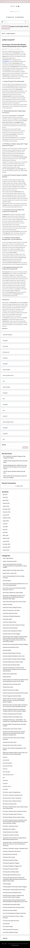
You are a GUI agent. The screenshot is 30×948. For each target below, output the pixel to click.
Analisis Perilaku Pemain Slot (10, 561)
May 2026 (5, 494)
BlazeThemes (16, 945)
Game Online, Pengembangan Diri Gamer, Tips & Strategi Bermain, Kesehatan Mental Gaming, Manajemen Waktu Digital (14, 597)
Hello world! (20, 486)
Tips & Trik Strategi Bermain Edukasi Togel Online (14, 913)
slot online (5, 346)
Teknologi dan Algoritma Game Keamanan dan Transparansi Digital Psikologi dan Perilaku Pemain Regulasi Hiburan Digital (15, 879)
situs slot (5, 416)
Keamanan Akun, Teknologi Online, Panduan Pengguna (15, 644)
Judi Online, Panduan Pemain (9, 622)
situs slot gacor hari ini (8, 375)
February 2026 (6, 503)
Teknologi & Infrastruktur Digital (10, 860)
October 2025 (6, 515)
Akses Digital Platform (8, 558)
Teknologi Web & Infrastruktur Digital (11, 904)
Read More (4, 328)
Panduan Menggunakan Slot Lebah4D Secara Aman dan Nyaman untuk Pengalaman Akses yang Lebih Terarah (15, 467)
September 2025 (6, 518)
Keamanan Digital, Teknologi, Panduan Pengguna (14, 659)
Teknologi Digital (7, 883)
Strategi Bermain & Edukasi (9, 829)
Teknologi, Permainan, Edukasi (10, 910)
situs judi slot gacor (7, 763)
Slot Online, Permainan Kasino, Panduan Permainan (15, 811)
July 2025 (5, 523)
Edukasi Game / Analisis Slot (9, 573)
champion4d (5, 61)
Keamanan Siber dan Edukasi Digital (11, 665)
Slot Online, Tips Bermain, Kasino (10, 826)
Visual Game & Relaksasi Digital (10, 932)
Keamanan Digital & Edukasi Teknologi (12, 653)
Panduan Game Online (8, 687)
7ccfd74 (5, 49)
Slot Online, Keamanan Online (10, 804)
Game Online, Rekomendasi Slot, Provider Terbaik (14, 601)
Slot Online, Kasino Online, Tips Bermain (12, 798)
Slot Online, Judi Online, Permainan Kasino (13, 795)
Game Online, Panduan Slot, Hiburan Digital (13, 592)
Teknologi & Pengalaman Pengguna (11, 863)
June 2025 (5, 526)
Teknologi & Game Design (9, 857)
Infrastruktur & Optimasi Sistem (10, 613)
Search (4, 444)
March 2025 (5, 535)
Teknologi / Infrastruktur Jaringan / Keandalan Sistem (15, 848)
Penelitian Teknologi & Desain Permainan (12, 714)
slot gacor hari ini (7, 786)
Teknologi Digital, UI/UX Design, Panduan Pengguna (15, 886)
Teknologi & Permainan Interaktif (10, 869)
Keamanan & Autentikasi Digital (10, 628)
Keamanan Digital (7, 650)
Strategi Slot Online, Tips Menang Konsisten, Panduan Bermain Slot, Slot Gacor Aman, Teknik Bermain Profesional (15, 844)
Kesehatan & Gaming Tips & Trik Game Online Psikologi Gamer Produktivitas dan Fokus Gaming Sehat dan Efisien (14, 669)
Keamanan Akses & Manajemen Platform (12, 631)
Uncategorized (6, 923)
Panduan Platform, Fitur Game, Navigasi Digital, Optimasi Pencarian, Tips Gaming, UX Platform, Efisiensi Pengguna (14, 700)
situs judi (5, 757)
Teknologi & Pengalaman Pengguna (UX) (12, 866)
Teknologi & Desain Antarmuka (10, 854)
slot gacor (5, 340)
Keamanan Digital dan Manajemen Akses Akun (14, 656)
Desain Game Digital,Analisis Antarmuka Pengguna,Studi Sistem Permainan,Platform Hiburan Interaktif (15, 566)
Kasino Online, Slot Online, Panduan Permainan (14, 625)
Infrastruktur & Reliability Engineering (11, 616)
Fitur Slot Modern (7, 580)
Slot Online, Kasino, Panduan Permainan (12, 801)
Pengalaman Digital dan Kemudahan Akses (13, 717)
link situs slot (6, 352)
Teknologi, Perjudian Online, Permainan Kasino (13, 907)
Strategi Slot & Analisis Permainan (11, 835)
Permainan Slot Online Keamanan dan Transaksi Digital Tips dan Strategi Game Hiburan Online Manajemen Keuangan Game (14, 733)
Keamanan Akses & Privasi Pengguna (11, 633)
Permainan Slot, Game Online (9, 742)
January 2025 (6, 541)
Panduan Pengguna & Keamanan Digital (12, 696)
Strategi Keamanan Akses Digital (10, 832)
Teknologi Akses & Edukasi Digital (11, 871)
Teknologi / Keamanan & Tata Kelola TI (12, 851)
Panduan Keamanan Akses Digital (10, 690)
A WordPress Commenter (9, 486)
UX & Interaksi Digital (8, 926)
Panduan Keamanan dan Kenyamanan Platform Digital (15, 693)
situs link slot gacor (7, 334)
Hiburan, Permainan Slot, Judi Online (11, 610)
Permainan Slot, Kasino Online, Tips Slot (12, 745)
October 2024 (6, 550)
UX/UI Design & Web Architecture (10, 929)
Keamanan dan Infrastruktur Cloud (11, 647)
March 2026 (5, 500)
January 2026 (6, 506)
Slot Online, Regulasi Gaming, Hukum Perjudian (14, 817)
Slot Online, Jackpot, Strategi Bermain (11, 792)
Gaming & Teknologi (7, 604)
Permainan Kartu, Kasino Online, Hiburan (12, 728)
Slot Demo (5, 780)
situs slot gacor (6, 369)
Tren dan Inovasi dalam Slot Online (11, 920)
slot (4, 381)
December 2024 (6, 544)
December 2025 (6, 509)
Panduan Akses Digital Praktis (10, 673)
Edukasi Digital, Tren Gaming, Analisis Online (13, 570)
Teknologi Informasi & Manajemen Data (12, 892)
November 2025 (6, 512)
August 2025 (6, 520)
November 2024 (6, 547)
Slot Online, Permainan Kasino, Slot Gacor (12, 814)
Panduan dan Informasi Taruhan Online (12, 684)
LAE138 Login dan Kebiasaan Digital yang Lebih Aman (13, 1)
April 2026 (5, 497)
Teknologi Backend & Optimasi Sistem (12, 874)
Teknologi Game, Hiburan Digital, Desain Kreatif (14, 889)
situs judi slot (6, 760)
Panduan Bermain (7, 676)
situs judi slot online (7, 766)
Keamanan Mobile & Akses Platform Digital (13, 662)
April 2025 (5, 532)
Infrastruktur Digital (7, 619)
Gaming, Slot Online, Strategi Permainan (12, 607)
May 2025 (5, 529)
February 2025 (6, 538)
